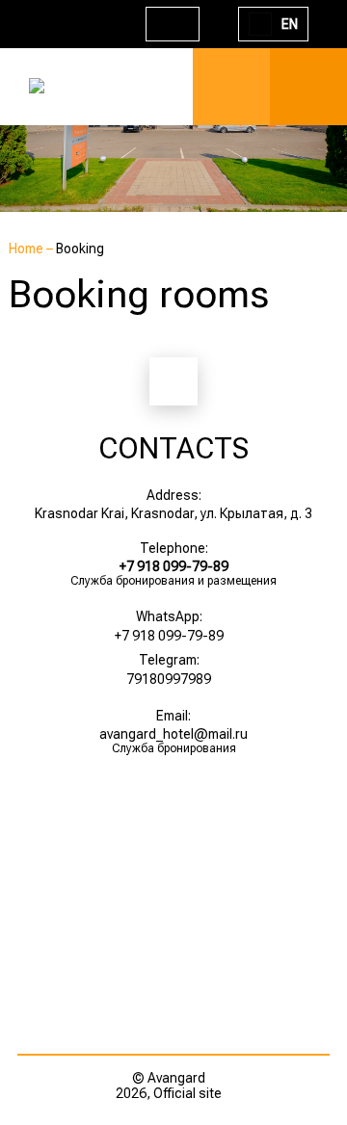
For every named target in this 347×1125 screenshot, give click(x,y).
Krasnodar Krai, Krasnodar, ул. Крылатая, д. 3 (173, 513)
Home (27, 248)
